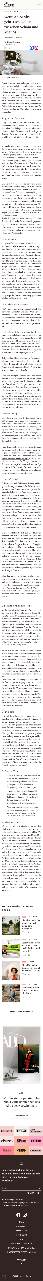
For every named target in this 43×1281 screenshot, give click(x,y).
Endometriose (30, 467)
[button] (4, 1276)
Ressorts (21, 1260)
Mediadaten (21, 1226)
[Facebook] (31, 48)
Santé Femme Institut (28, 106)
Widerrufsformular (21, 1244)
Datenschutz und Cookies (21, 1248)
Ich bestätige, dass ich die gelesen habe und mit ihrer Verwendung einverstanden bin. (21, 1202)
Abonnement (21, 1116)
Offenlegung (21, 1231)
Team (21, 1222)
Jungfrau (11, 175)
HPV (13, 467)
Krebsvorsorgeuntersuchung (15, 459)
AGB (21, 1239)
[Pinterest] (36, 48)
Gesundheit (16, 11)
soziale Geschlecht (10, 495)
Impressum (21, 1235)
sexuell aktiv (28, 453)
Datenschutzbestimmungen (12, 1202)
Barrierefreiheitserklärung (21, 1252)
